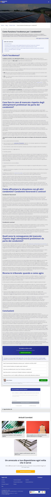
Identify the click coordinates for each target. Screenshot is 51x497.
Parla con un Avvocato (25, 402)
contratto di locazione (19, 143)
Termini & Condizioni (17, 479)
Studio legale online (19, 358)
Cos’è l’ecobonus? (8, 43)
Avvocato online (27, 358)
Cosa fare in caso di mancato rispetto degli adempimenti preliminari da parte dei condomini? (22, 45)
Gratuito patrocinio (34, 358)
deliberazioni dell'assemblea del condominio (38, 243)
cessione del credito (18, 173)
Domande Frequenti (5, 484)
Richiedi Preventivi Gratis (25, 352)
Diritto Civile (12, 25)
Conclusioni (7, 50)
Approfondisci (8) (8, 409)
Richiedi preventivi (25, 471)
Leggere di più (43, 380)
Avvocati (3, 479)
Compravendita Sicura (29, 482)
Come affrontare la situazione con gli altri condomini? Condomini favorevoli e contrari (21, 46)
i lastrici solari (39, 82)
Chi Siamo (3, 482)
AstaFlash (27, 479)
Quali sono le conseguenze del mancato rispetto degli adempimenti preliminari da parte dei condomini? (24, 48)
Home (2, 25)
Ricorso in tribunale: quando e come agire (13, 49)
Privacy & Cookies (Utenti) (18, 482)
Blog (7, 25)
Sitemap (15, 484)
